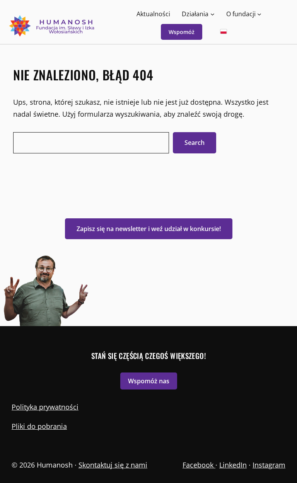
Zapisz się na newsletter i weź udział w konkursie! (149, 228)
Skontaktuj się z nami (113, 464)
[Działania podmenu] (212, 14)
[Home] (52, 26)
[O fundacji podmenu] (259, 14)
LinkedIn (233, 464)
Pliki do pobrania (39, 426)
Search (194, 142)
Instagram (269, 464)
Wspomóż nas (148, 381)
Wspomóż (182, 32)
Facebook (199, 464)
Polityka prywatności (45, 407)
